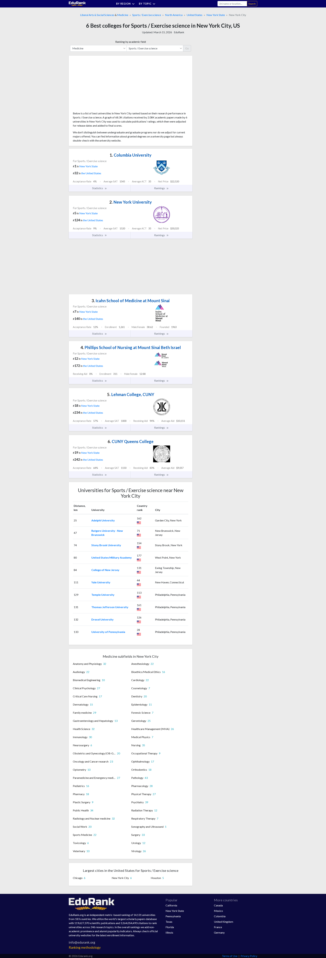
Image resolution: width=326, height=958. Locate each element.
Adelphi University (103, 520)
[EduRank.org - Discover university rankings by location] (77, 3)
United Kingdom (223, 921)
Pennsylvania (173, 916)
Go (187, 48)
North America (174, 14)
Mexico (218, 910)
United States (194, 14)
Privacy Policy (249, 955)
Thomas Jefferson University (109, 607)
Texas (169, 921)
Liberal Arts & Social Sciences (97, 14)
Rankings (159, 188)
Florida (170, 927)
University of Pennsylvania (108, 631)
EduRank (179, 32)
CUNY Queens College (130, 441)
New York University (130, 202)
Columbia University (130, 155)
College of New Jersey (105, 569)
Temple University (102, 594)
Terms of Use (229, 955)
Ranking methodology (85, 947)
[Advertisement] (98, 85)
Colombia (219, 916)
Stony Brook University (106, 545)
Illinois (169, 932)
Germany (219, 932)
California (171, 905)
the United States (91, 173)
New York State (215, 14)
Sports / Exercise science (146, 14)
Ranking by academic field (130, 41)
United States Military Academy (111, 557)
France (218, 927)
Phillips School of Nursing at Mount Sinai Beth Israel (130, 347)
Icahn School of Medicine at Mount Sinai (131, 300)
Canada (218, 905)
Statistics (98, 188)
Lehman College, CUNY (130, 394)
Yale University (100, 582)
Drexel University (102, 619)
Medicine (122, 14)
